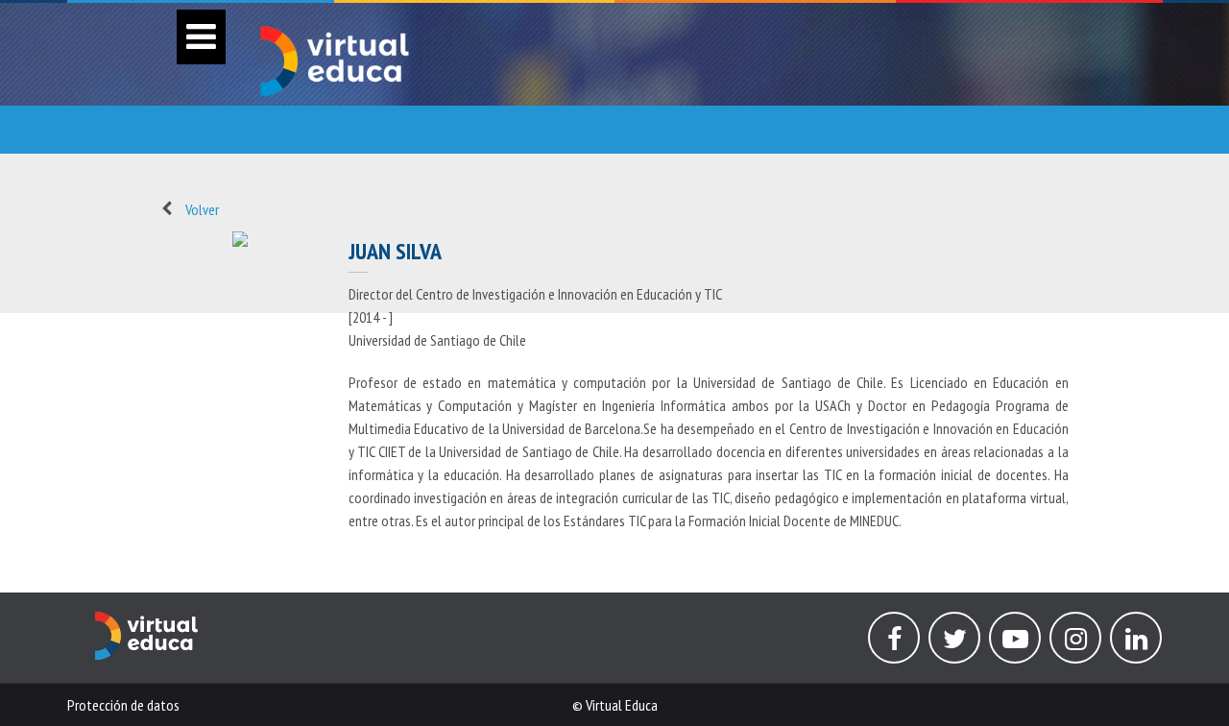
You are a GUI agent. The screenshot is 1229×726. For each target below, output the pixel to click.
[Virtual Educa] (146, 623)
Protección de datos (123, 704)
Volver (202, 209)
